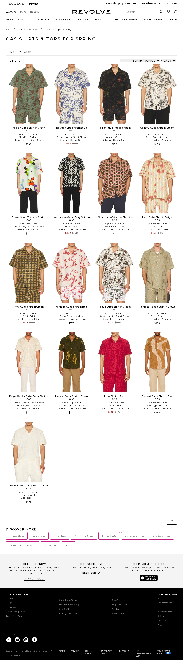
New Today (15, 19)
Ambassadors (165, 611)
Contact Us (11, 598)
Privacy (75, 651)
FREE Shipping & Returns (121, 3)
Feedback (116, 609)
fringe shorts (109, 535)
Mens (23, 12)
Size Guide (64, 609)
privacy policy (34, 578)
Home (9, 29)
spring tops (39, 535)
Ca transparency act (143, 653)
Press (160, 625)
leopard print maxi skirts (23, 545)
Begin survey (91, 572)
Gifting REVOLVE (68, 613)
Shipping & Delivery (69, 600)
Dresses (63, 19)
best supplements (134, 535)
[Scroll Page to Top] (172, 520)
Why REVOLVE (119, 604)
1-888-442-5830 (14, 607)
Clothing (40, 19)
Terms (62, 651)
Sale (173, 19)
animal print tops (84, 535)
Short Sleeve (33, 29)
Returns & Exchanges (70, 604)
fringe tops (60, 535)
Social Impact (165, 602)
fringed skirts (17, 535)
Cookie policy (88, 652)
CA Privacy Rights (106, 652)
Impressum (125, 651)
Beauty (34, 12)
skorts (68, 545)
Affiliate (162, 616)
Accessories (126, 19)
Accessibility (118, 613)
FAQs (9, 602)
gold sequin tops (161, 535)
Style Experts (118, 600)
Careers (161, 607)
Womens (11, 12)
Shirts (19, 29)
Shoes (83, 19)
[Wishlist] (168, 12)
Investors (162, 620)
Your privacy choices (164, 652)
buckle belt (50, 545)
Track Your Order (14, 616)
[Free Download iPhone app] (148, 580)
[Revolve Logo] (91, 13)
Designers (153, 19)
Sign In (172, 3)
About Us (162, 598)
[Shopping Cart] (175, 12)
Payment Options (15, 611)
